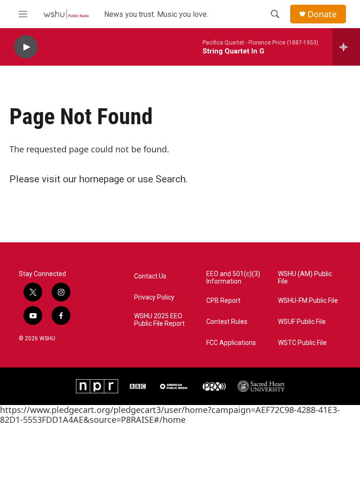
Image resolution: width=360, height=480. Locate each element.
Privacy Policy (154, 297)
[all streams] (346, 47)
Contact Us (150, 276)
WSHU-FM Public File (308, 300)
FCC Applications (231, 342)
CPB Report (223, 300)
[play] (25, 47)
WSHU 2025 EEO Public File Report (159, 320)
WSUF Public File (302, 321)
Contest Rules (227, 321)
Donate (322, 14)
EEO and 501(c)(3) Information (233, 277)
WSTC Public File (302, 342)
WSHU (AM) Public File (305, 277)
